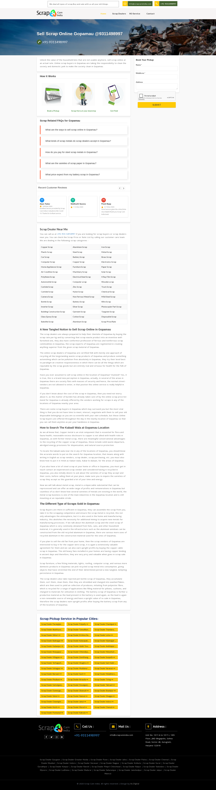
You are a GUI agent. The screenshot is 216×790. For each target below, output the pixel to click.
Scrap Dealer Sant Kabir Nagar (106, 663)
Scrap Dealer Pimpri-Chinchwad (106, 767)
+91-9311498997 (55, 42)
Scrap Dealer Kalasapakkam (79, 641)
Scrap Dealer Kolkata (131, 763)
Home (103, 13)
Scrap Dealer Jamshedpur (130, 770)
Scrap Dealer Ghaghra (77, 663)
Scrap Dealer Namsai (77, 696)
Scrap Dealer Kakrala (77, 713)
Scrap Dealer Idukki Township (79, 646)
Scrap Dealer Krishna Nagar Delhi (79, 635)
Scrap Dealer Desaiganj (78, 685)
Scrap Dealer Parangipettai (52, 624)
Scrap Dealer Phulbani (50, 679)
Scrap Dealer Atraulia (77, 679)
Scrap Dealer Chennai (159, 760)
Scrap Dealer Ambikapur (105, 646)
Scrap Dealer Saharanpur (105, 770)
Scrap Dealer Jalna (118, 760)
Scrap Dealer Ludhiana (59, 770)
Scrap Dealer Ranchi (80, 767)
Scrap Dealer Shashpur (104, 690)
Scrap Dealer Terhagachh (52, 663)
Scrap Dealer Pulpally (77, 624)
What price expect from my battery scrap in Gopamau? (72, 174)
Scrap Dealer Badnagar (51, 641)
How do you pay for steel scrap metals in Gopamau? (71, 152)
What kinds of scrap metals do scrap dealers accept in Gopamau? (78, 141)
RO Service (135, 13)
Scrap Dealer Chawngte (51, 701)
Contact (150, 13)
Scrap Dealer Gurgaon (50, 760)
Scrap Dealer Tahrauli (104, 685)
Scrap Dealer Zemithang (78, 657)
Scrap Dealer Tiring (103, 679)
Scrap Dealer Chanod (103, 707)
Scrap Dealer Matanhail (105, 652)
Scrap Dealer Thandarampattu (106, 629)
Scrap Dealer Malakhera (105, 674)
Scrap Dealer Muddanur (78, 668)
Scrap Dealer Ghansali (77, 690)
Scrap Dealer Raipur (132, 767)
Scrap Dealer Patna (138, 760)
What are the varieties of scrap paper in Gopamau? (70, 163)
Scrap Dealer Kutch (49, 707)
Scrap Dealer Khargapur (51, 652)
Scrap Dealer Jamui (76, 701)
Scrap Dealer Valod (49, 696)
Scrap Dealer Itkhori (49, 635)
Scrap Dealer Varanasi (104, 668)
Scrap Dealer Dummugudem (53, 690)
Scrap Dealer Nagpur (109, 763)
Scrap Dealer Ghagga (104, 696)
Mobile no (140, 73)
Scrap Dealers (119, 13)
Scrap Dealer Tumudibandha (79, 629)
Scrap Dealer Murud (76, 707)
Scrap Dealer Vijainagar (105, 641)
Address (139, 82)
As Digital (134, 784)
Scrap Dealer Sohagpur (51, 668)
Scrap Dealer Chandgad (104, 624)
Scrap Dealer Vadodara (154, 767)
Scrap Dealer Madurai (81, 770)
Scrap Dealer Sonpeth (104, 657)
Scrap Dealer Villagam (50, 657)
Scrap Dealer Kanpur (59, 767)
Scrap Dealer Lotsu (103, 635)
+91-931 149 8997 (66, 234)
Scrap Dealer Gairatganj (51, 685)
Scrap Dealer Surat (152, 763)
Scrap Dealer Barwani (50, 674)
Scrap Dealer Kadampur (51, 646)
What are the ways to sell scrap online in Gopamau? (71, 130)
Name (139, 65)
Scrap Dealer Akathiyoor (51, 629)
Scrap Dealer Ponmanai (51, 713)
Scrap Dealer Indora (103, 701)
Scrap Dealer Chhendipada (79, 652)
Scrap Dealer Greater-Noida (75, 760)
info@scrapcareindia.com (140, 4)
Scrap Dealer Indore (66, 763)
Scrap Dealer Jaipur (153, 770)
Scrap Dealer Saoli (76, 674)
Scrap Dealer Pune (99, 760)
